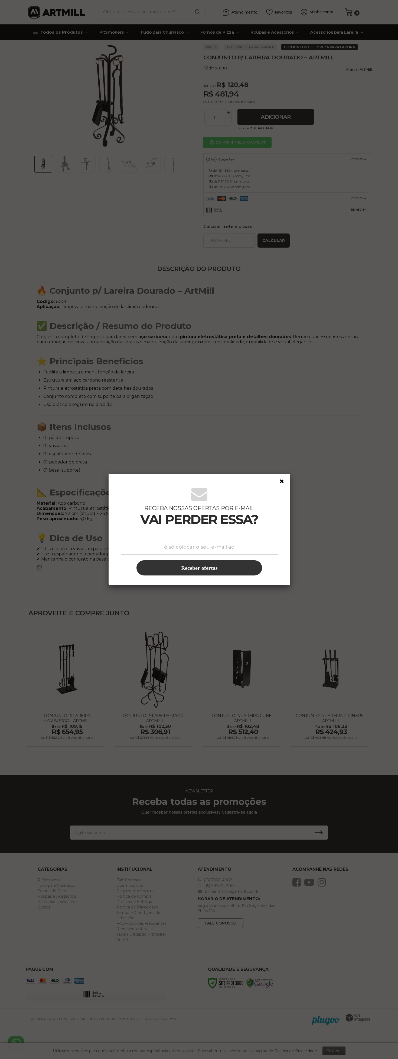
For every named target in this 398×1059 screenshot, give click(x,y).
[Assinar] (199, 567)
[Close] (282, 481)
